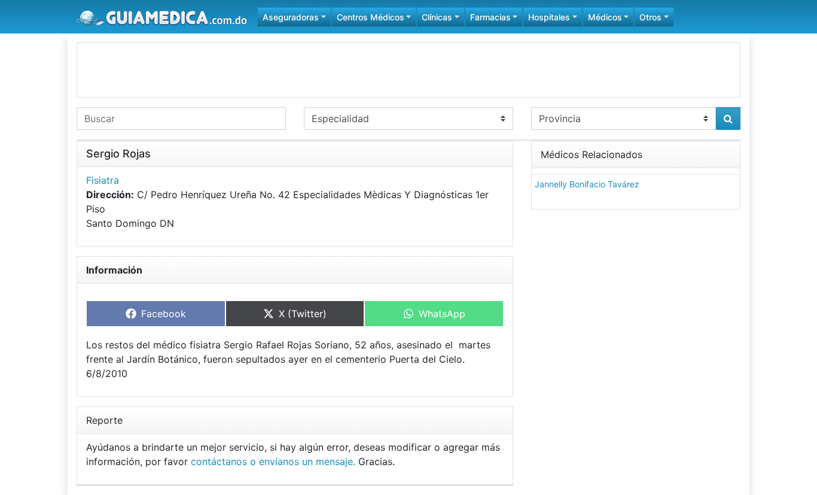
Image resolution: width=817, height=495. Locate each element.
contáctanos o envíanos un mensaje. (273, 461)
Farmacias (490, 17)
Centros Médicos (370, 17)
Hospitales (549, 17)
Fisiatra (102, 180)
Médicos (605, 17)
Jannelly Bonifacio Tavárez (587, 184)
